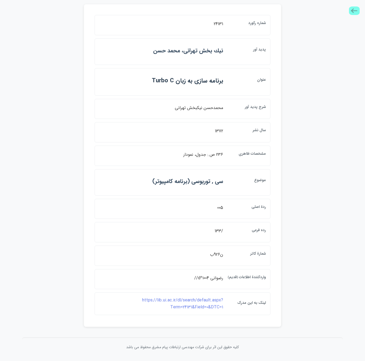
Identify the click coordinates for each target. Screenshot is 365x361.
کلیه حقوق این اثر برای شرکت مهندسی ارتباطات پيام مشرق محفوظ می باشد (182, 347)
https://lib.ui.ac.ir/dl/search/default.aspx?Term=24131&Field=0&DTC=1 (182, 303)
